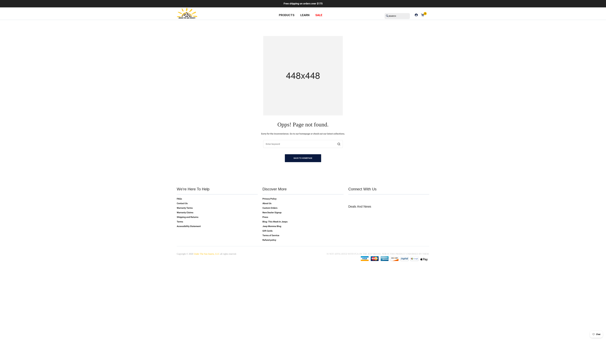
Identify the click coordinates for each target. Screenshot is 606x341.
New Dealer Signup (272, 212)
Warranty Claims (185, 212)
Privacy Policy (269, 198)
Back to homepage (303, 158)
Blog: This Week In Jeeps (275, 221)
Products (286, 15)
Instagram (370, 199)
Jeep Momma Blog (271, 226)
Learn (304, 15)
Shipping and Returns (187, 217)
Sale (318, 15)
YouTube (364, 199)
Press (265, 217)
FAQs (179, 198)
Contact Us (182, 203)
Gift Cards (267, 231)
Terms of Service (270, 235)
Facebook (357, 199)
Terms (180, 221)
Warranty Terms (185, 208)
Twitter (350, 199)
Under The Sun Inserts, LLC (207, 254)
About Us (266, 203)
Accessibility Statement (189, 226)
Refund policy (269, 240)
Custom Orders (269, 208)
